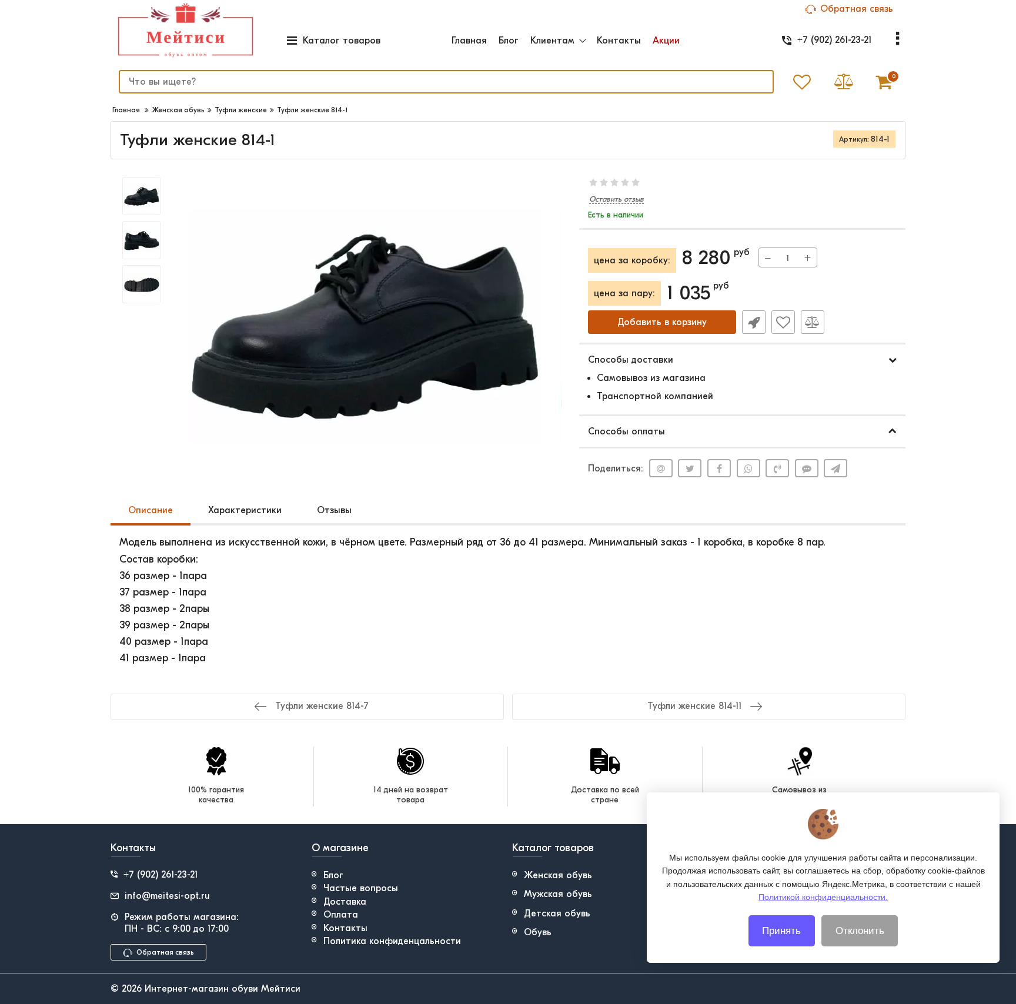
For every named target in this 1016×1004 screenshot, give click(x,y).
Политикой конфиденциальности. (823, 897)
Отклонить (859, 930)
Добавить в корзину (662, 322)
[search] (756, 81)
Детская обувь (557, 913)
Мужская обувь (558, 894)
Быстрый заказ (754, 322)
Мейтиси (280, 988)
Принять (781, 930)
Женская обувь (558, 875)
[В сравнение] (812, 322)
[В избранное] (783, 322)
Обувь (538, 932)
